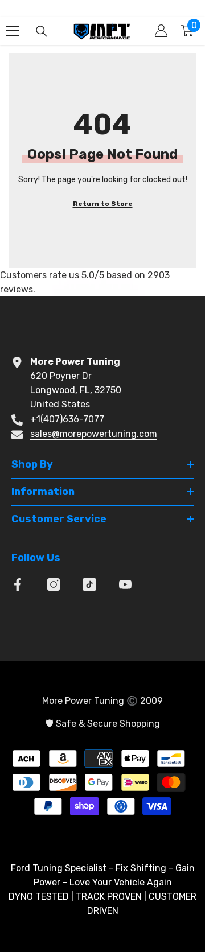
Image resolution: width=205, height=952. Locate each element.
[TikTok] (89, 584)
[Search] (41, 31)
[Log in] (161, 30)
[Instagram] (53, 584)
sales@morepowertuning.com (93, 433)
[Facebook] (17, 584)
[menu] (12, 31)
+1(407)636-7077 (67, 419)
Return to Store (103, 204)
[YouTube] (125, 584)
